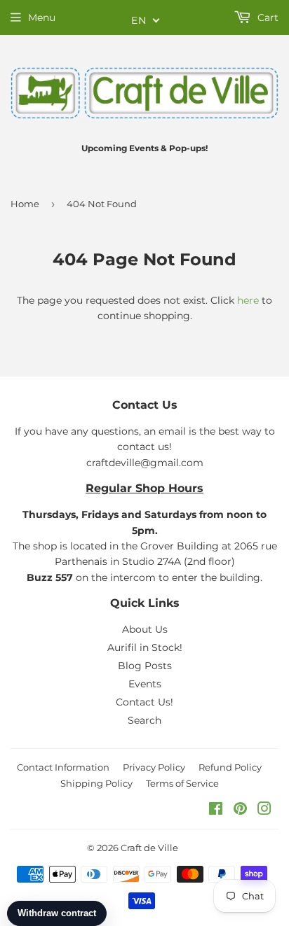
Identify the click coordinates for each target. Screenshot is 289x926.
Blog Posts (145, 665)
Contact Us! (144, 702)
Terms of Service (182, 783)
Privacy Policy (154, 767)
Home (25, 203)
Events (144, 684)
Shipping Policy (96, 783)
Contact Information (63, 767)
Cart (266, 17)
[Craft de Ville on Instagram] (264, 810)
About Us (145, 629)
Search (144, 720)
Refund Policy (230, 767)
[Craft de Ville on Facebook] (215, 810)
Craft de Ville (149, 847)
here (248, 300)
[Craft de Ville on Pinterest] (240, 810)
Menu (41, 17)
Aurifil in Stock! (144, 647)
